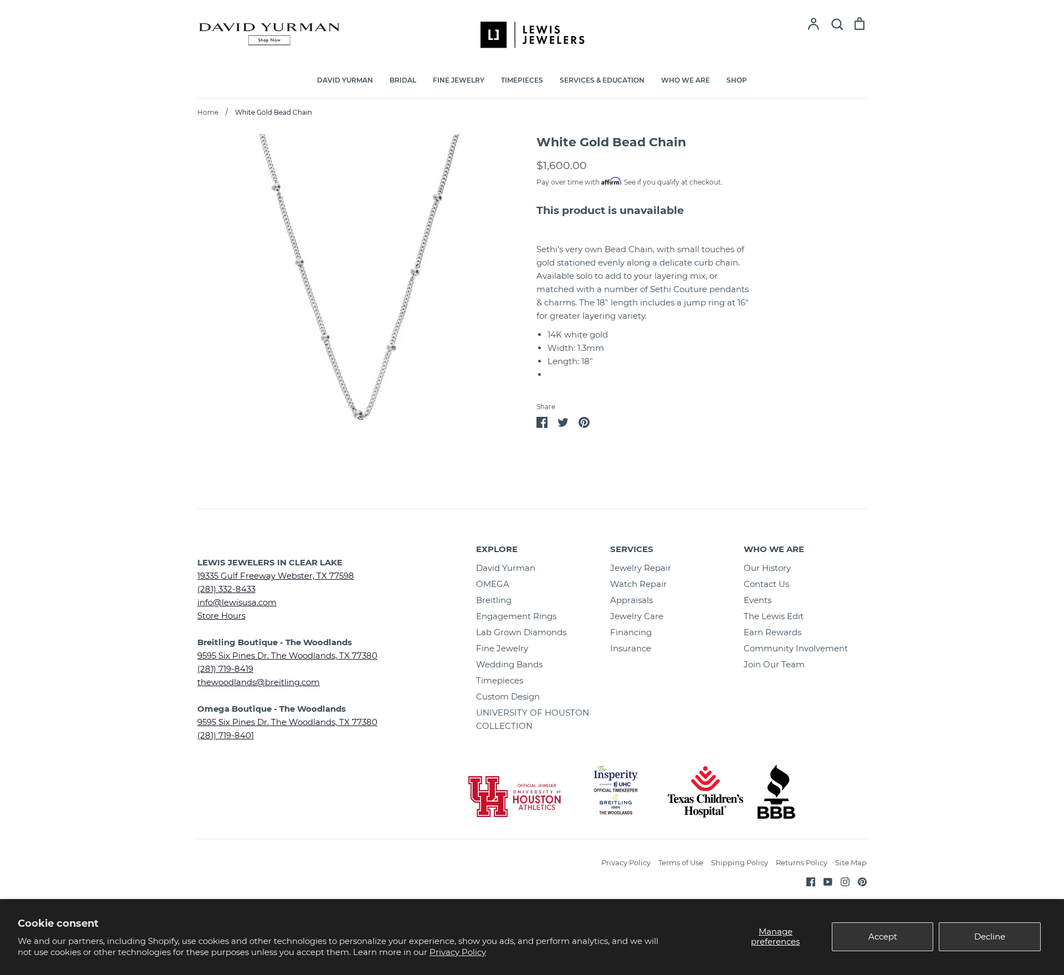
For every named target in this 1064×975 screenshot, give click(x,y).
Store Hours (221, 615)
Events (757, 600)
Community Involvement (796, 648)
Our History (767, 568)
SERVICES (631, 549)
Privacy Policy (457, 952)
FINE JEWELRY (458, 80)
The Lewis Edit (774, 616)
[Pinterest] (858, 881)
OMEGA (492, 584)
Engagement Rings (516, 616)
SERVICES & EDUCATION (602, 80)
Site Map (851, 862)
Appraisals (631, 600)
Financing (631, 632)
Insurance (630, 648)
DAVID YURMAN (345, 80)
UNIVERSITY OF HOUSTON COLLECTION (532, 719)
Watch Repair (638, 584)
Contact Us (766, 584)
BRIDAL (403, 80)
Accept (882, 936)
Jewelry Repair (640, 568)
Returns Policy (801, 862)
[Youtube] (823, 881)
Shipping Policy (739, 862)
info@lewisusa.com (237, 602)
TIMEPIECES (522, 80)
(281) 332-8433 (226, 589)
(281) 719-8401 (225, 735)
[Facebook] (806, 881)
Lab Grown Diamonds (521, 632)
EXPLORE (497, 549)
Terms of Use (680, 862)
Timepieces (499, 680)
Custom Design (508, 696)
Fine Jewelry (502, 648)
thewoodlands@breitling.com (258, 682)
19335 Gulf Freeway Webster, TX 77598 (275, 575)
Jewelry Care (636, 616)
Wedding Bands (509, 664)
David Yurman (505, 568)
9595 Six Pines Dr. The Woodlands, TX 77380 (287, 655)
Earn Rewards (772, 632)
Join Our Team (774, 664)
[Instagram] (841, 881)
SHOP (737, 80)
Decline (989, 936)
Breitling (493, 600)
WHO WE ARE (685, 80)
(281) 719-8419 (225, 668)
